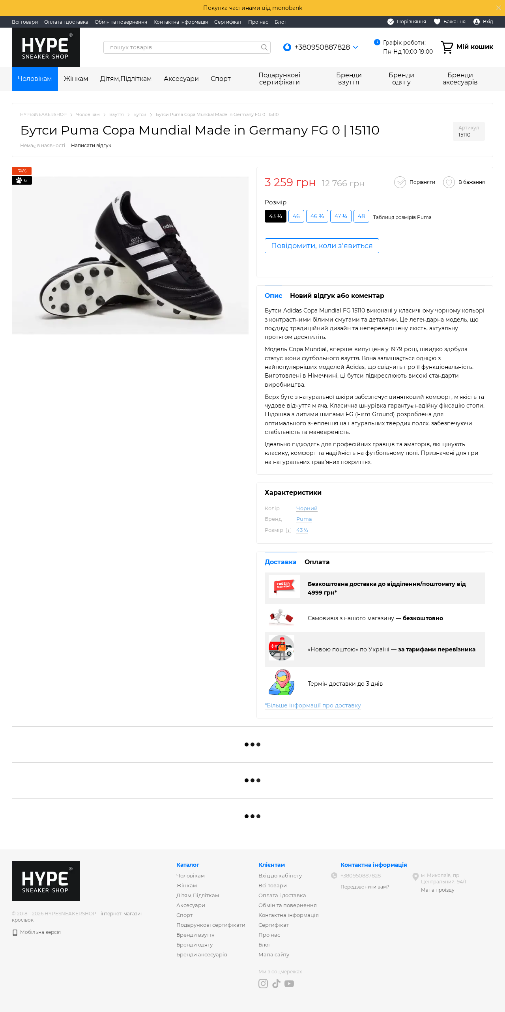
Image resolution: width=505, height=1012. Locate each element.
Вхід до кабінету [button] (280, 875)
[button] (498, 8)
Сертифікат (228, 22)
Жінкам (76, 78)
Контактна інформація (180, 22)
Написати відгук (91, 145)
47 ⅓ (341, 216)
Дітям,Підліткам (126, 78)
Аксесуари (181, 78)
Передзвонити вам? (364, 887)
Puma (304, 519)
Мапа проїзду (437, 890)
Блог (281, 22)
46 (296, 216)
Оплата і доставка (66, 22)
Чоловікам (35, 78)
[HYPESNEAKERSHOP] (46, 880)
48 (361, 216)
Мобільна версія (40, 932)
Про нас (258, 22)
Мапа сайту (273, 954)
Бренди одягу (401, 78)
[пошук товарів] (264, 47)
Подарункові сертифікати (279, 78)
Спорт (221, 78)
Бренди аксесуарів (460, 78)
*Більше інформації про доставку (313, 705)
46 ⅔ (317, 216)
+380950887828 (322, 47)
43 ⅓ (302, 530)
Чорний (307, 508)
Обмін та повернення (121, 22)
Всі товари (25, 22)
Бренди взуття (349, 78)
